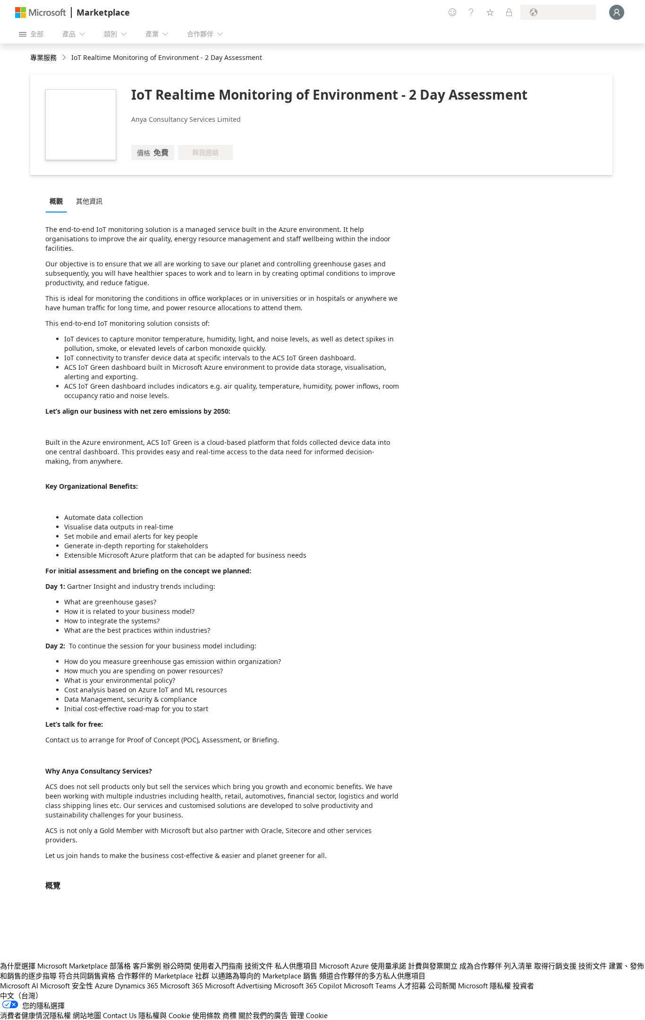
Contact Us (119, 1015)
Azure (104, 985)
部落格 (120, 965)
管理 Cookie (309, 1015)
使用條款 (206, 1015)
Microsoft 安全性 (66, 985)
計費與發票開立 (433, 965)
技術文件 (259, 965)
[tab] (58, 200)
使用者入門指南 (218, 965)
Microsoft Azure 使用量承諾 (362, 965)
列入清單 (518, 965)
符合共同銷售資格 (87, 975)
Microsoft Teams (370, 985)
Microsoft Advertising (238, 985)
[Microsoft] (40, 12)
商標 (229, 1015)
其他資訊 (89, 200)
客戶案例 (147, 965)
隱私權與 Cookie (164, 1015)
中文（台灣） (21, 995)
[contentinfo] (64, 57)
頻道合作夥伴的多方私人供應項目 (372, 975)
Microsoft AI (19, 985)
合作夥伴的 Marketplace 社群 (163, 975)
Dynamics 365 (136, 985)
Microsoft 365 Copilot (308, 985)
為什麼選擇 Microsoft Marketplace (54, 965)
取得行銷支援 (555, 965)
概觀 (56, 200)
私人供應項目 (296, 965)
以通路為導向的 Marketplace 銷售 (264, 975)
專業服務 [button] (43, 57)
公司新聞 (442, 985)
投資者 (523, 985)
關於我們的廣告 (263, 1015)
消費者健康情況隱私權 (35, 1015)
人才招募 (412, 985)
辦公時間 (177, 965)
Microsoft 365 (181, 985)
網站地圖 (87, 1015)
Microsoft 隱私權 (484, 985)
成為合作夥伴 (480, 965)
